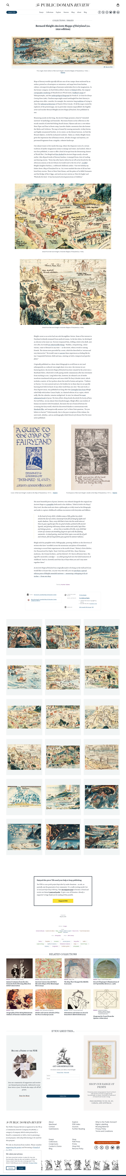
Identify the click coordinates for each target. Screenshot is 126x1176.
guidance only (93, 603)
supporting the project (14, 1147)
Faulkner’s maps (78, 93)
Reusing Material (102, 1127)
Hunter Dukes (65, 584)
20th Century (71, 935)
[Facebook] (99, 12)
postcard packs (54, 892)
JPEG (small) (82, 607)
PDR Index (76, 1124)
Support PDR (11, 12)
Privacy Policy (60, 1072)
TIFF (93, 607)
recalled (84, 163)
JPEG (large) (88, 607)
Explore (58, 12)
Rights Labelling (101, 1124)
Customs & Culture (50, 931)
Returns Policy (77, 1148)
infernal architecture (48, 104)
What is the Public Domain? (106, 1122)
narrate (62, 353)
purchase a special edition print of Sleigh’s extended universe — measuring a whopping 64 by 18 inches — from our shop (60, 573)
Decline (10, 1168)
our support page (67, 890)
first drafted (59, 154)
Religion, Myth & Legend (65, 931)
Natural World (46, 979)
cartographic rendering (42, 93)
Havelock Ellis (39, 409)
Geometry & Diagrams (48, 1010)
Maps (57, 931)
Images (70, 20)
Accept (21, 1168)
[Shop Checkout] (118, 5)
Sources (66, 12)
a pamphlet (50, 504)
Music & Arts (75, 931)
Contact (52, 1127)
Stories (22, 979)
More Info (66, 1072)
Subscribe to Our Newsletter (107, 1143)
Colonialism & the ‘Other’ (104, 1012)
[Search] (7, 5)
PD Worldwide (82, 595)
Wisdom (60, 932)
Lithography (58, 935)
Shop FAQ (76, 1146)
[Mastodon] (114, 12)
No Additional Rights (84, 598)
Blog (85, 12)
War (73, 979)
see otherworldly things (56, 345)
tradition (80, 101)
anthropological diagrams (60, 95)
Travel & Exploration (85, 931)
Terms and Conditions (104, 1131)
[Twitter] (103, 12)
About (79, 12)
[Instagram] (107, 12)
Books (66, 1010)
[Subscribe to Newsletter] (118, 12)
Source (63, 72)
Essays (41, 12)
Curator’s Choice (55, 1146)
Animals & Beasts (40, 931)
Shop (73, 12)
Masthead (53, 1124)
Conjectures (53, 1144)
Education (65, 932)
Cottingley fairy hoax (78, 389)
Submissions (54, 1129)
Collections (49, 12)
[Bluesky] (110, 12)
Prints (74, 1144)
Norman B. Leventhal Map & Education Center (45, 594)
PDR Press (76, 1142)
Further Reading (78, 1129)
